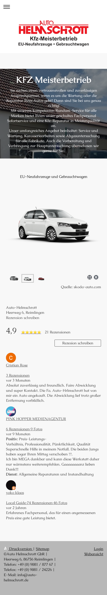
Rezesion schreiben (77, 343)
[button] (53, 370)
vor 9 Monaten (18, 434)
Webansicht (93, 554)
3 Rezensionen (18, 375)
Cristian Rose (17, 365)
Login (98, 548)
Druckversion (20, 548)
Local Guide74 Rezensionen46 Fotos (36, 502)
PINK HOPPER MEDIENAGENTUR (36, 418)
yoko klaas (15, 492)
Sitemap (42, 548)
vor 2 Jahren (16, 507)
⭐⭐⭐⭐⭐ (31, 332)
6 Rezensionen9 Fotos (24, 429)
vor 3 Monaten (18, 380)
